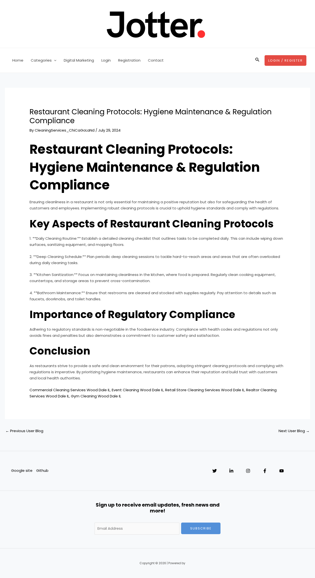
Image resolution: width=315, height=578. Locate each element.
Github (42, 470)
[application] (54, 60)
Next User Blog (294, 430)
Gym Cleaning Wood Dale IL (96, 396)
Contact (156, 60)
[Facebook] (265, 471)
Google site (21, 470)
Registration (129, 60)
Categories (41, 60)
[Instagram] (248, 471)
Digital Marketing (79, 60)
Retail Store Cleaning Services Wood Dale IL (204, 389)
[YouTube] (281, 471)
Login (106, 60)
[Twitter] (214, 471)
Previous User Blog (24, 430)
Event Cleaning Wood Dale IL (137, 389)
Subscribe (201, 528)
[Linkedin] (231, 471)
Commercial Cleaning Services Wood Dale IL (70, 389)
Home (17, 60)
